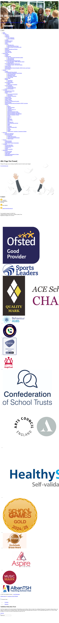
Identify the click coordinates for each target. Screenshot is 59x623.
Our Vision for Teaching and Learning (12, 101)
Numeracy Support (8, 100)
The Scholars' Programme (12, 76)
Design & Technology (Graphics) (13, 112)
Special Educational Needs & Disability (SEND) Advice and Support (17, 67)
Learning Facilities (8, 98)
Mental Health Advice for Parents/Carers (12, 63)
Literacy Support (8, 99)
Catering (6, 55)
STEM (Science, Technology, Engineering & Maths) (17, 131)
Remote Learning (8, 102)
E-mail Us (25, 18)
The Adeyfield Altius (9, 144)
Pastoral (6, 79)
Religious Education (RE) (12, 127)
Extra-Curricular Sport (11, 74)
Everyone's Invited (8, 151)
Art (8, 105)
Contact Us (7, 35)
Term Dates (7, 50)
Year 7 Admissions (10, 37)
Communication (8, 56)
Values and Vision (8, 52)
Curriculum (5, 89)
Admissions (7, 36)
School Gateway (8, 66)
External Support (8, 152)
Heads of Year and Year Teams (12, 46)
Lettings (6, 148)
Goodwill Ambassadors (11, 87)
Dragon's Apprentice (9, 149)
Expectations (9, 135)
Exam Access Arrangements (12, 93)
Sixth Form (5, 132)
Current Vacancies (8, 140)
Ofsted (6, 42)
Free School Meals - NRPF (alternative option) (15, 61)
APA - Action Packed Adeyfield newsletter (15, 57)
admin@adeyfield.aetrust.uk (7, 208)
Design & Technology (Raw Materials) (14, 113)
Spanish (8, 130)
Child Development (11, 107)
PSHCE (8, 83)
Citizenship (9, 108)
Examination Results (9, 40)
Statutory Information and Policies (11, 49)
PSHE (8, 125)
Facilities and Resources (11, 136)
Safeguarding (5, 150)
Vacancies (4, 139)
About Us (4, 33)
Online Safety (7, 153)
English (8, 115)
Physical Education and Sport (12, 123)
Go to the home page (4, 165)
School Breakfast (10, 62)
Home (4, 32)
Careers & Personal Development (13, 137)
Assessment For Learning (9, 90)
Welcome (6, 34)
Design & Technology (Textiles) (13, 114)
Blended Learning (8, 91)
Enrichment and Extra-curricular (11, 72)
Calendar (6, 39)
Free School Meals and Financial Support (12, 60)
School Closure (8, 65)
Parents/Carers (5, 53)
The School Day (8, 51)
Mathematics (9, 118)
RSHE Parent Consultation (12, 84)
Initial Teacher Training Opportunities (12, 142)
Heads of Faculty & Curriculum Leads (14, 47)
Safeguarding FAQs (8, 155)
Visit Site (2, 613)
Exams (6, 92)
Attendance (7, 54)
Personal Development (9, 82)
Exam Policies (10, 95)
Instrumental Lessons (11, 75)
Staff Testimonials (8, 141)
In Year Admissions (10, 38)
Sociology (9, 129)
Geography (9, 116)
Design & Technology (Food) (12, 111)
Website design (3, 596)
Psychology (9, 126)
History (8, 117)
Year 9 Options (8, 68)
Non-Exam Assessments (11, 96)
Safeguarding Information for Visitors (12, 154)
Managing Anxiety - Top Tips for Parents (14, 64)
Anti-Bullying (9, 80)
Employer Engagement (9, 146)
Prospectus (7, 48)
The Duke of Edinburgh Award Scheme (14, 73)
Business (9, 106)
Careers (6, 71)
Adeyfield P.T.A (8, 147)
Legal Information (16, 594)
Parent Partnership (10, 59)
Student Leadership (8, 85)
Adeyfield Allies (10, 86)
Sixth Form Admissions (9, 133)
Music (8, 121)
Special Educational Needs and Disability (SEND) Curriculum (16, 103)
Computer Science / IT (11, 109)
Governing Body (8, 41)
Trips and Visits (10, 77)
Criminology (9, 110)
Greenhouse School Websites (12, 596)
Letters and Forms (10, 58)
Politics (8, 124)
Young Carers (9, 81)
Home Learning (8, 97)
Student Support (10, 138)
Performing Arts (10, 122)
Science (8, 128)
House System (7, 78)
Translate (11, 26)
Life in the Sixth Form (9, 134)
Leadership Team (10, 45)
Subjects (6, 104)
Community (5, 143)
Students (4, 70)
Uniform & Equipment (9, 88)
